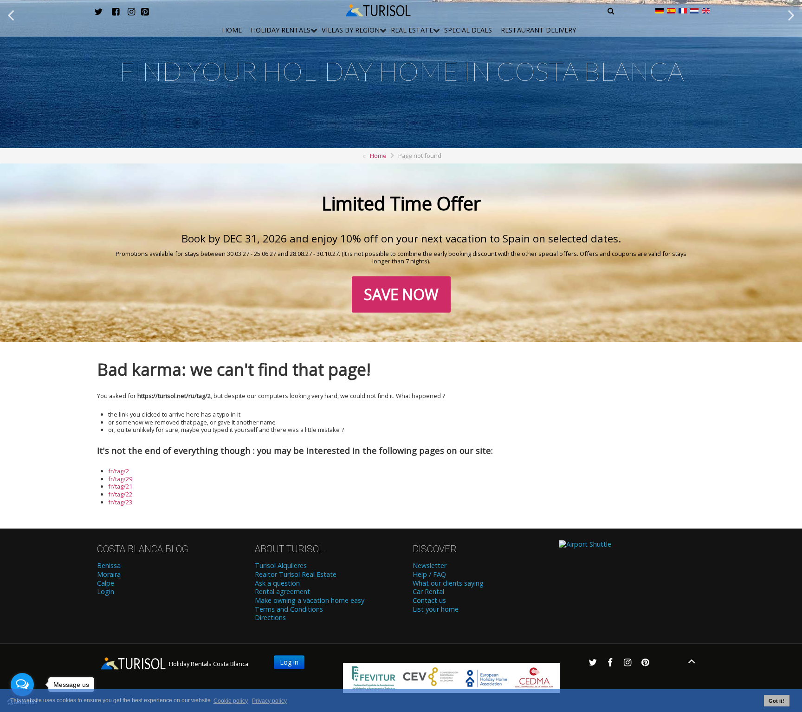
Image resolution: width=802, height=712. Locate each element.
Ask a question (277, 583)
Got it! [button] (776, 701)
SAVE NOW (401, 294)
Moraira (109, 574)
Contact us (429, 600)
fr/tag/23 (120, 502)
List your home (436, 609)
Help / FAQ (429, 574)
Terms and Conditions (289, 609)
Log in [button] (289, 662)
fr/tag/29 (120, 479)
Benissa (109, 566)
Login (105, 592)
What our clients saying (448, 583)
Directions (270, 618)
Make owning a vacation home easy (309, 600)
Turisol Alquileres (281, 566)
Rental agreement (282, 592)
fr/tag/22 (120, 494)
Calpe (105, 583)
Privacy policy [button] (269, 701)
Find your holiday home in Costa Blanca (401, 70)
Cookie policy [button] (230, 701)
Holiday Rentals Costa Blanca (208, 664)
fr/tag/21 (120, 486)
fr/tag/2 (118, 471)
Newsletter (429, 566)
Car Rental (428, 592)
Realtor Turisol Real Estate (295, 574)
